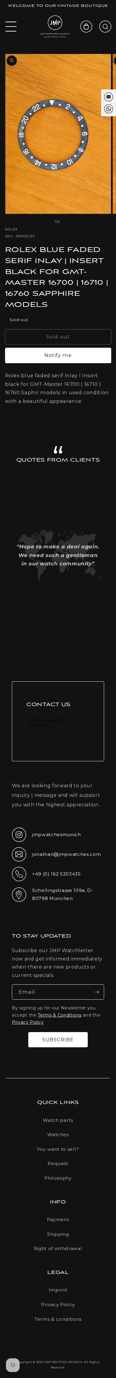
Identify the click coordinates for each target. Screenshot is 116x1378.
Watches (58, 1134)
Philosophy (58, 1178)
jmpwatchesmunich (46, 836)
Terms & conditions (58, 1319)
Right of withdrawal (58, 1248)
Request (58, 1163)
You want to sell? (58, 1149)
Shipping (58, 1234)
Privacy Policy (27, 1022)
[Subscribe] (97, 992)
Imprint (58, 1290)
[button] (11, 27)
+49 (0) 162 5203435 (46, 876)
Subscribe (58, 1040)
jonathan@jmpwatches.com (56, 859)
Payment (58, 1219)
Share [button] (19, 417)
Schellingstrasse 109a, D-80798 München (52, 894)
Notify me (58, 355)
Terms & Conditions (59, 1015)
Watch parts (58, 1120)
